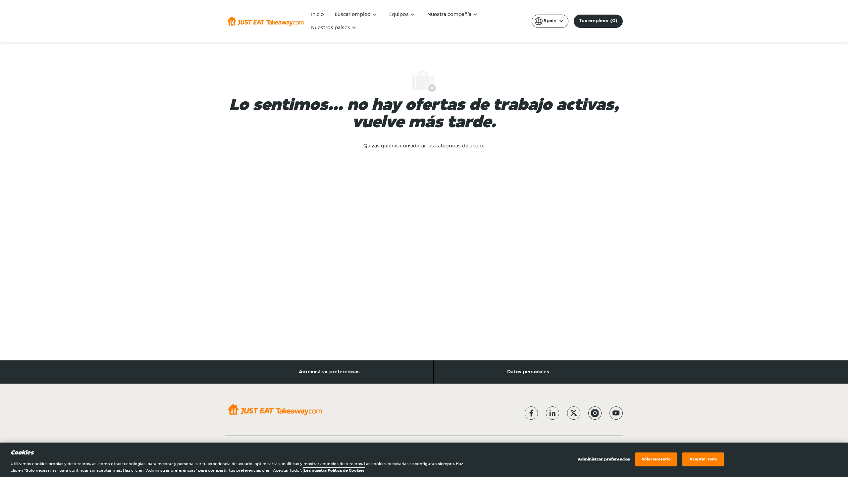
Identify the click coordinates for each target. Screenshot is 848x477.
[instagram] (595, 413)
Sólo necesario (656, 459)
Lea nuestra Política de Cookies (334, 470)
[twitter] (573, 413)
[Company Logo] (265, 21)
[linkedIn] (552, 413)
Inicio (317, 14)
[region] (424, 460)
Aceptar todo (703, 459)
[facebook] (531, 413)
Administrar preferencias (329, 372)
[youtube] (616, 413)
